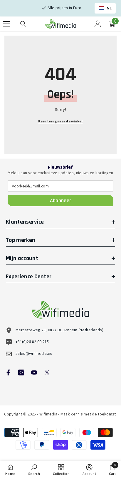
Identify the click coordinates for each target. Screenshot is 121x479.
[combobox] (105, 8)
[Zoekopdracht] (23, 23)
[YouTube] (34, 372)
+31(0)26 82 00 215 (32, 342)
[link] (34, 470)
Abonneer (60, 200)
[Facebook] (8, 372)
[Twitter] (47, 372)
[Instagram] (21, 372)
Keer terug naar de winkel (60, 121)
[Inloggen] (98, 24)
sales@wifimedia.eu (34, 354)
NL (109, 8)
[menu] (6, 23)
